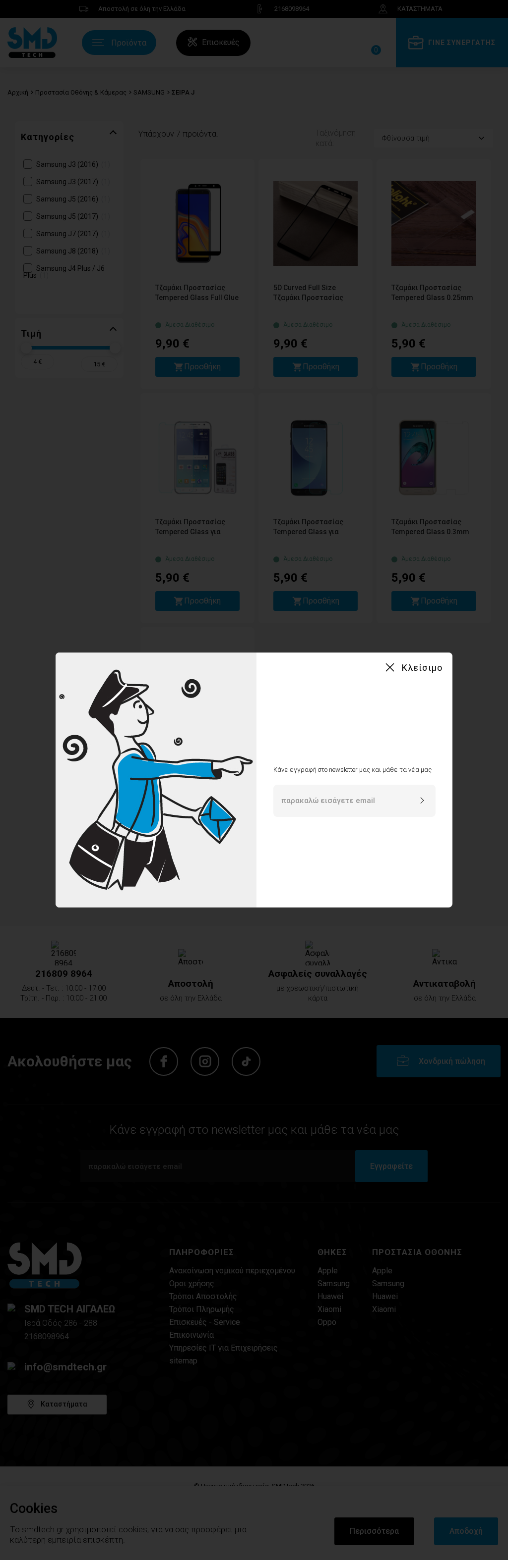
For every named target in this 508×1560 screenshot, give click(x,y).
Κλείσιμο (422, 667)
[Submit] (422, 801)
